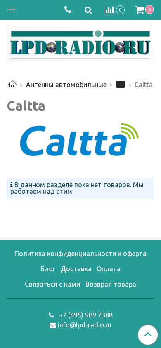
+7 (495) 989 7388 (85, 315)
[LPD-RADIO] (80, 42)
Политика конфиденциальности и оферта (80, 253)
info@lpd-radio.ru (84, 325)
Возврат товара (110, 284)
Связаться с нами (52, 284)
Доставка (76, 269)
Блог (47, 269)
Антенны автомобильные (66, 84)
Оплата (109, 269)
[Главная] (12, 84)
